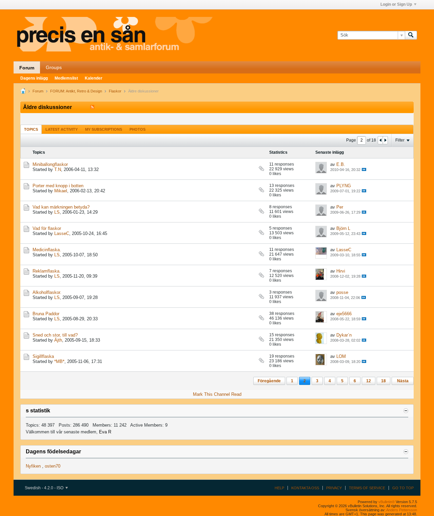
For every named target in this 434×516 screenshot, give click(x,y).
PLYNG (343, 185)
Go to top (403, 488)
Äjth (58, 340)
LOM (341, 356)
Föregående (269, 381)
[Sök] (411, 35)
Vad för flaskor (47, 228)
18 (383, 381)
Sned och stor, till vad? (55, 335)
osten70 (52, 466)
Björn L (343, 228)
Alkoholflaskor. (47, 292)
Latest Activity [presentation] (61, 129)
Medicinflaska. (47, 249)
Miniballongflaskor (50, 164)
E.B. (340, 164)
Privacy (334, 488)
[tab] (31, 129)
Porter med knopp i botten (58, 185)
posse (342, 292)
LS (57, 212)
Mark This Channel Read (217, 394)
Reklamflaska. (47, 271)
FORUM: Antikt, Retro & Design (76, 91)
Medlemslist (66, 78)
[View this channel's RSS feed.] (92, 107)
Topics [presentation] (31, 129)
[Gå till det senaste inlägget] (364, 169)
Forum (26, 67)
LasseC (61, 233)
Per (339, 207)
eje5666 (344, 313)
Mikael (60, 190)
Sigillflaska (43, 356)
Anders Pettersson (401, 510)
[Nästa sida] (385, 140)
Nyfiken (33, 466)
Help (279, 488)
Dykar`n (344, 335)
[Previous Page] (380, 140)
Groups (54, 67)
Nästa (403, 381)
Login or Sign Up (396, 4)
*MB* (59, 361)
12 (368, 381)
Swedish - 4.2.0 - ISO (44, 488)
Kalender (93, 78)
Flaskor (115, 91)
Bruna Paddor (46, 313)
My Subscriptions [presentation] (103, 129)
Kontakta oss (305, 488)
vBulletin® (386, 502)
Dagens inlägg (34, 78)
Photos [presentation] (137, 129)
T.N (57, 169)
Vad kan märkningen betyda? (61, 207)
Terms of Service (367, 488)
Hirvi (340, 271)
